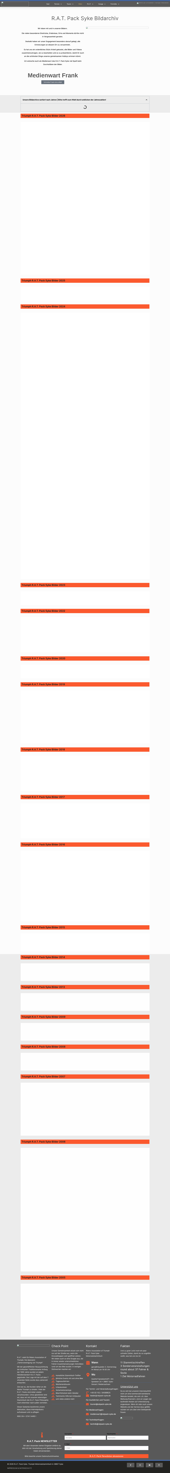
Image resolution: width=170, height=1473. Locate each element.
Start (47, 4)
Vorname (68, 1434)
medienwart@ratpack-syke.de (103, 1414)
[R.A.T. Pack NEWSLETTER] (42, 1435)
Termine (56, 4)
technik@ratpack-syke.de (101, 1424)
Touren (69, 4)
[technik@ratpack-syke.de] (87, 1424)
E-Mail (67, 1444)
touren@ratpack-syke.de (100, 1404)
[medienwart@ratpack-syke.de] (87, 1414)
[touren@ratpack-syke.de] (87, 1404)
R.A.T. (89, 4)
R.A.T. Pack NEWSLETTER (42, 1441)
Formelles (114, 4)
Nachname (111, 1434)
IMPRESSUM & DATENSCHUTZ (19, 1468)
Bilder (80, 4)
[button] (146, 100)
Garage (100, 4)
